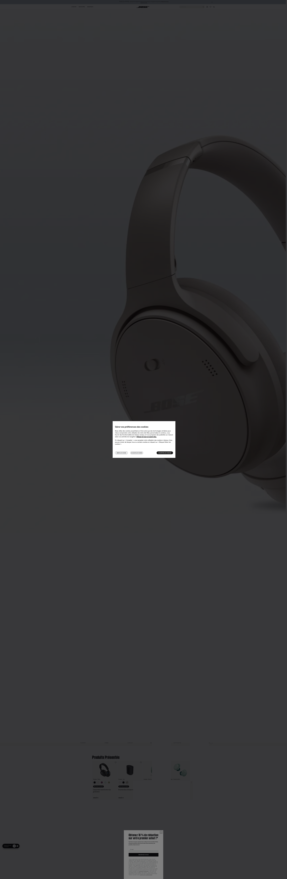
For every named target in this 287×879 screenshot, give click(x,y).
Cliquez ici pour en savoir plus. (146, 437)
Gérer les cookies (121, 453)
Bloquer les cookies (136, 453)
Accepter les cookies (164, 453)
